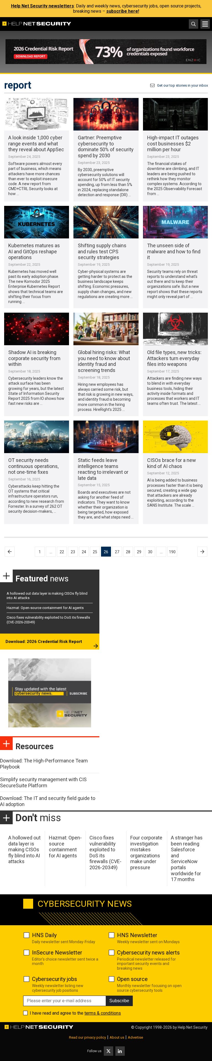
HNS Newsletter (137, 935)
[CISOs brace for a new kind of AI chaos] (175, 437)
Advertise (135, 1037)
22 (62, 552)
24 (84, 552)
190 (172, 552)
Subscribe (119, 1000)
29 (139, 552)
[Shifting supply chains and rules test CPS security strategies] (105, 222)
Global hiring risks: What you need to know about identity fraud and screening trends (104, 361)
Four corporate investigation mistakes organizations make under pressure (146, 852)
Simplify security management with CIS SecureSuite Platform (43, 782)
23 (73, 552)
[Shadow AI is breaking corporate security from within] (36, 329)
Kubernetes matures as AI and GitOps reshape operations (34, 251)
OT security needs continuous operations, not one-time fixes (33, 466)
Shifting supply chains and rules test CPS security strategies (102, 251)
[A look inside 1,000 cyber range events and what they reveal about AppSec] (36, 114)
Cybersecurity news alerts (148, 952)
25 (95, 552)
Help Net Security (193, 1027)
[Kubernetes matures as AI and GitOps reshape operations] (36, 222)
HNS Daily (44, 935)
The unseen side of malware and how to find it (173, 251)
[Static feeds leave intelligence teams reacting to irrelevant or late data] (105, 437)
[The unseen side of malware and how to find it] (175, 222)
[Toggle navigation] (205, 24)
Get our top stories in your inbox (182, 85)
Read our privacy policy (87, 1037)
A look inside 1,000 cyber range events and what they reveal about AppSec (36, 143)
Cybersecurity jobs (54, 979)
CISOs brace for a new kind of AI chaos (171, 463)
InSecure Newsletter (57, 952)
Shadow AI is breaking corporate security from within (34, 358)
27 (117, 552)
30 (150, 552)
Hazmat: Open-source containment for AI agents (45, 608)
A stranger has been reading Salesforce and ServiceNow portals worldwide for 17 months (187, 858)
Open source (132, 979)
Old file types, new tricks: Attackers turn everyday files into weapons (174, 358)
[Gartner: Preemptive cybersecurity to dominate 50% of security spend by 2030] (105, 114)
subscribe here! (122, 11)
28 (128, 552)
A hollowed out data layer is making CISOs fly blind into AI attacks (24, 849)
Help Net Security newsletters (42, 6)
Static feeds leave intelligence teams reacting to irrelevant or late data (103, 469)
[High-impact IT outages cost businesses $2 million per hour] (175, 114)
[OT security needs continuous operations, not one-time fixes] (36, 437)
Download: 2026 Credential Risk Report (44, 641)
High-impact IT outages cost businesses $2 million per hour (173, 143)
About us (117, 1037)
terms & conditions (102, 1013)
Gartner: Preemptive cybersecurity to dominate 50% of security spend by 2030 (106, 146)
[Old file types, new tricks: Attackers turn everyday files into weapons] (175, 329)
